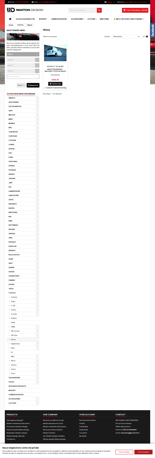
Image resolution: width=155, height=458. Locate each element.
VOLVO (11, 382)
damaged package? (15, 420)
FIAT (10, 153)
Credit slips (83, 426)
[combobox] (23, 54)
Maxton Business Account (53, 423)
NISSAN (12, 229)
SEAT (11, 263)
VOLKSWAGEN (14, 377)
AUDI (10, 110)
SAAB (11, 259)
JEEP (10, 183)
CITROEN (12, 140)
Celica (13, 310)
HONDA (12, 166)
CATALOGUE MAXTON (25, 19)
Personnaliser (124, 452)
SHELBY (11, 267)
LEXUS (11, 199)
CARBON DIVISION (59, 19)
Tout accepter (143, 452)
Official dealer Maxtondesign (54, 439)
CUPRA (11, 144)
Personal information (87, 420)
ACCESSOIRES (77, 19)
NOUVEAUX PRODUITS (17, 386)
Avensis (14, 297)
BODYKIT (43, 19)
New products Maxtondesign (18, 430)
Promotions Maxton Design (17, 426)
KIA (10, 187)
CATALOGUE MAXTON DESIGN (21, 93)
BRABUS (12, 123)
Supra (13, 369)
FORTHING (13, 161)
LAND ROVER (14, 195)
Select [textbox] (10, 54)
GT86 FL (14, 318)
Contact (120, 414)
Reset (20, 85)
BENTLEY (12, 115)
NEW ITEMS (104, 19)
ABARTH (12, 98)
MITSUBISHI (13, 225)
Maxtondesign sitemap (16, 436)
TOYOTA (12, 293)
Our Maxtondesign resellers (54, 436)
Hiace (13, 339)
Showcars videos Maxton (53, 430)
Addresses (83, 430)
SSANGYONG (14, 276)
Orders (82, 423)
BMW (11, 119)
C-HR (13, 305)
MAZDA (11, 208)
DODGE (12, 149)
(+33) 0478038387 (22, 2)
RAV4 (13, 361)
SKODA (11, 272)
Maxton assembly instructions (18, 423)
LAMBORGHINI (14, 191)
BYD (10, 127)
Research (34, 85)
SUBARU (12, 280)
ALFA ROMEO (14, 102)
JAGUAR (12, 178)
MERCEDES (13, 212)
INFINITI (12, 174)
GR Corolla (15, 331)
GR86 (13, 327)
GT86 (13, 322)
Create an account (139, 2)
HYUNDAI (12, 170)
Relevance (126, 36)
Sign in (127, 2)
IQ (12, 352)
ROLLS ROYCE (14, 255)
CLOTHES (91, 19)
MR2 (12, 356)
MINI (10, 221)
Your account (87, 414)
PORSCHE (12, 246)
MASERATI (13, 204)
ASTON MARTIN (15, 106)
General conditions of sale (53, 420)
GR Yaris (14, 335)
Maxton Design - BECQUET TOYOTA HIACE (55, 70)
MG (10, 216)
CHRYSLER (13, 136)
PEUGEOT (12, 242)
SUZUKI (11, 284)
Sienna (13, 365)
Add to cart (55, 84)
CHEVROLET (13, 132)
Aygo (13, 301)
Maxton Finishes (49, 433)
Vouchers (83, 433)
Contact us (11, 439)
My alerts (82, 436)
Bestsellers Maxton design (17, 433)
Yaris (13, 373)
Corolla (14, 314)
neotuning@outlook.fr (47, 2)
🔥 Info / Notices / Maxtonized (127, 19)
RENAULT (12, 250)
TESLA (11, 288)
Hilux (13, 348)
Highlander (15, 344)
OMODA (12, 233)
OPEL (10, 238)
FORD (11, 157)
